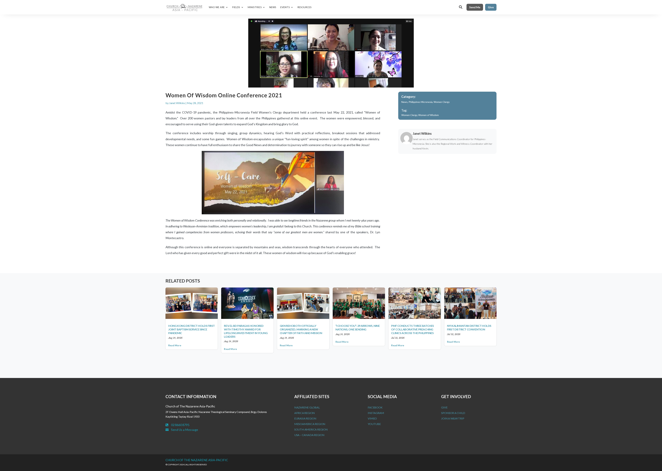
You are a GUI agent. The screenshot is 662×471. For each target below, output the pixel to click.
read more (174, 345)
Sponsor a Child (453, 412)
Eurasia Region (305, 418)
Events (285, 7)
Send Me (474, 7)
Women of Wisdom (428, 115)
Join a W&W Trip (452, 418)
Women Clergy (442, 101)
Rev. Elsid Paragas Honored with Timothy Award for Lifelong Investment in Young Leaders (246, 331)
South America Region (311, 429)
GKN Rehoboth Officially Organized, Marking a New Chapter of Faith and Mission (301, 329)
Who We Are (217, 7)
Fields (236, 7)
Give (491, 7)
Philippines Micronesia (421, 101)
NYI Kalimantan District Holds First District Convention (469, 327)
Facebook (375, 407)
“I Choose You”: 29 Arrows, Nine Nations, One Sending (357, 327)
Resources (304, 7)
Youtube (374, 424)
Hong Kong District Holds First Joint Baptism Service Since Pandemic (191, 329)
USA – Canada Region (309, 435)
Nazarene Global (307, 407)
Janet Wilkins (177, 103)
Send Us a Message (184, 430)
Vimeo (372, 418)
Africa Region (304, 412)
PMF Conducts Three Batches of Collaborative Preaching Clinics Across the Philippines (412, 329)
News (272, 7)
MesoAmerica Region (309, 424)
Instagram (376, 412)
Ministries (255, 7)
